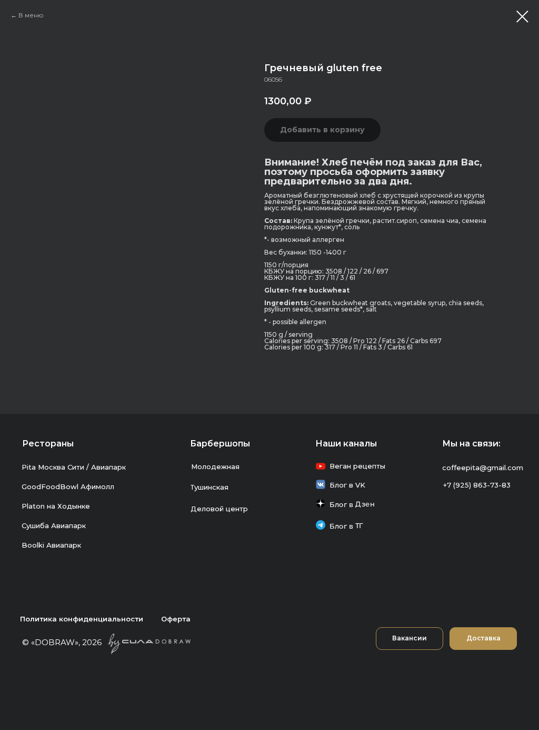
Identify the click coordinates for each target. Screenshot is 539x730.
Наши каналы (346, 444)
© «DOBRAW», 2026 (62, 642)
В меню (31, 15)
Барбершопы (220, 444)
